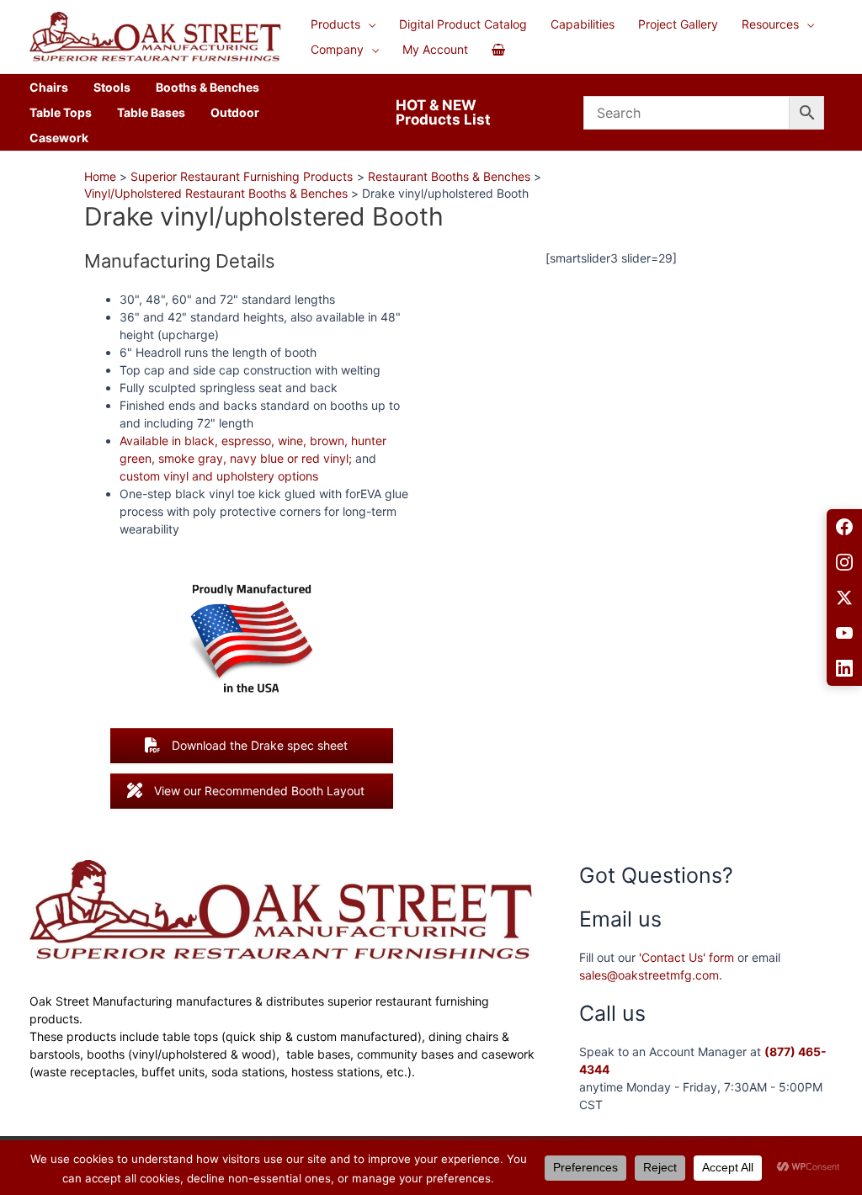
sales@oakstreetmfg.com (649, 975)
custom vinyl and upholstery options (219, 476)
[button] (367, 24)
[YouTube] (844, 633)
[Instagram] (844, 562)
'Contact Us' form (686, 957)
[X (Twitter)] (844, 597)
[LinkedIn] (844, 668)
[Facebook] (844, 526)
